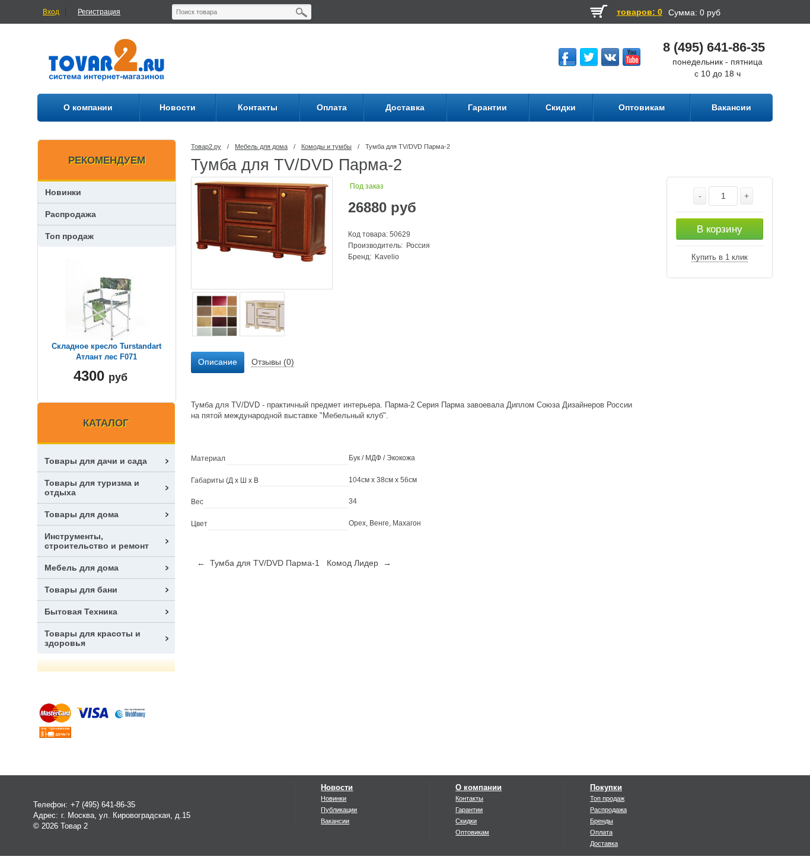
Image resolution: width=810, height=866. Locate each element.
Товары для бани (80, 589)
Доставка (604, 843)
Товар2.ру (206, 146)
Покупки (606, 787)
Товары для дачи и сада (95, 461)
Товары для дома (81, 514)
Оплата (601, 832)
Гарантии (469, 809)
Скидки (466, 820)
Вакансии (335, 820)
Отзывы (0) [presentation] (272, 362)
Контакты (469, 798)
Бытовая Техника (80, 611)
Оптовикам (472, 832)
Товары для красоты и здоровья (92, 638)
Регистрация (99, 12)
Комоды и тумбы (326, 146)
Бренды (601, 820)
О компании (478, 787)
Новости (337, 787)
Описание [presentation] (217, 362)
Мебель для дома (261, 146)
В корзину (719, 229)
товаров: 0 (639, 12)
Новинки (63, 192)
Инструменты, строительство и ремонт (96, 540)
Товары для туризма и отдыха (91, 487)
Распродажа (70, 214)
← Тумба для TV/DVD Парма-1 (258, 563)
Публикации (339, 809)
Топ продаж (69, 236)
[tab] (217, 362)
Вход (51, 12)
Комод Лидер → (359, 563)
